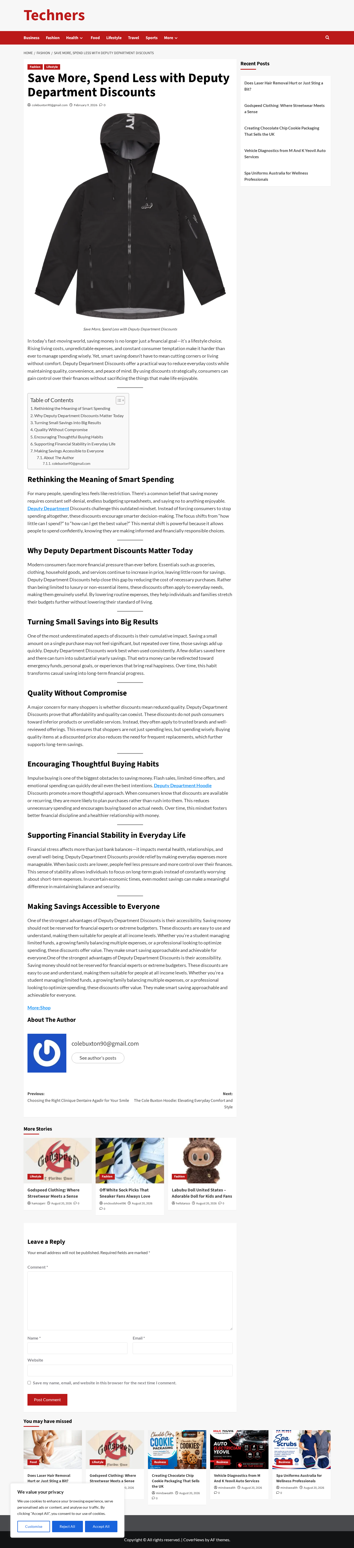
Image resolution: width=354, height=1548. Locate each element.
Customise (33, 1526)
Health (72, 38)
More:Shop (39, 1007)
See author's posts (98, 1058)
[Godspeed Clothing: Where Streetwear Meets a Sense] (58, 1160)
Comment (37, 1266)
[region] (67, 1510)
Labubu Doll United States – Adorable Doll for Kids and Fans (202, 1193)
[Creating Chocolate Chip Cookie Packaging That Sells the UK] (177, 1449)
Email (139, 1337)
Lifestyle (114, 38)
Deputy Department (48, 508)
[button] (327, 37)
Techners (54, 15)
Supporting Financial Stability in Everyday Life (74, 443)
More (168, 38)
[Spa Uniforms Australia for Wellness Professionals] (301, 1449)
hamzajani (38, 1203)
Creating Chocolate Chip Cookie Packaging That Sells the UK (281, 131)
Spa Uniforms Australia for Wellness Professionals (276, 176)
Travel (133, 38)
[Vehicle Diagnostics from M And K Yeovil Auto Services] (239, 1449)
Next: (183, 1100)
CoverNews (193, 1539)
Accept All (101, 1526)
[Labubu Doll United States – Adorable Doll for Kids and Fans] (202, 1160)
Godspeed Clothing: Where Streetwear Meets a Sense (53, 1193)
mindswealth (164, 1493)
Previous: (78, 1097)
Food (95, 38)
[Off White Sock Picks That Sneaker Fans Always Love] (130, 1160)
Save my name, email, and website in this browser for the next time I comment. (104, 1382)
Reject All (67, 1526)
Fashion (53, 38)
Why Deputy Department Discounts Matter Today (79, 415)
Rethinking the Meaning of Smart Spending (72, 408)
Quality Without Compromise (61, 429)
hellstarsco (183, 1203)
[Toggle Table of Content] (118, 400)
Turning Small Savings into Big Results (67, 422)
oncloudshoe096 (115, 1203)
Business (31, 38)
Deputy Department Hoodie (183, 785)
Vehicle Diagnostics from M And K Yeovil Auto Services (285, 153)
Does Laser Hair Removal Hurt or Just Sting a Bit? (283, 86)
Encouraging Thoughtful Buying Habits (68, 436)
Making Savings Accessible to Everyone (69, 450)
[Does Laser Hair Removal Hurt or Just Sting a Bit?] (53, 1449)
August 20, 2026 (61, 1203)
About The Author (59, 457)
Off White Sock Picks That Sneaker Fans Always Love (125, 1193)
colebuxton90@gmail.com (50, 105)
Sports (152, 38)
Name (34, 1337)
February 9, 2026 (85, 105)
